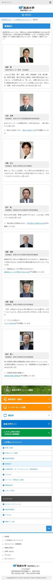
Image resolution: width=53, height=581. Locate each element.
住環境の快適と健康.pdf (12, 376)
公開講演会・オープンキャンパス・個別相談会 (21, 469)
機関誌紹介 (9, 485)
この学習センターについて (22, 19)
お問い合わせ (9, 551)
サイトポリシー (10, 559)
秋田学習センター (6, 19)
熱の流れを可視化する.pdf (36, 223)
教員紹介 (8, 464)
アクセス (8, 474)
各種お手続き (9, 548)
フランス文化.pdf (10, 323)
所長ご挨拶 (9, 448)
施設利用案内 (10, 458)
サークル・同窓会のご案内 (14, 480)
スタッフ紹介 (10, 490)
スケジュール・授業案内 (13, 544)
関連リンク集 (10, 522)
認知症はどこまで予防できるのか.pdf (17, 272)
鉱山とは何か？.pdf (29, 130)
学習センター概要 (11, 453)
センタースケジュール (13, 504)
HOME (7, 536)
